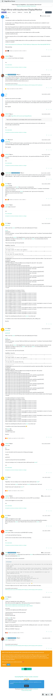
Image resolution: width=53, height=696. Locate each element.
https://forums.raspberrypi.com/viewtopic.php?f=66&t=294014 (19, 605)
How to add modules (8, 64)
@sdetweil (11, 139)
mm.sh (15, 237)
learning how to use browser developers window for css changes (15, 67)
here (19, 79)
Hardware (4, 12)
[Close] (50, 652)
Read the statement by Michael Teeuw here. (26, 6)
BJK (6, 183)
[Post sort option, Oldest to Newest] (43, 12)
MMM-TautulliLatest (38, 84)
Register (4, 664)
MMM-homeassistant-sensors (10, 84)
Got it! (26, 686)
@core (11, 56)
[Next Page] (30, 669)
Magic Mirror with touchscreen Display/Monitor (21, 115)
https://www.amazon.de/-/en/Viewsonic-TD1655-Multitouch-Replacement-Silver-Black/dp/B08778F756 (27, 44)
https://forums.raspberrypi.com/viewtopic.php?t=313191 (17, 604)
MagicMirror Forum (9, 1)
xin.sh (17, 187)
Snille (6, 74)
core (6, 15)
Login (8, 664)
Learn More (16, 683)
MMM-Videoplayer (32, 84)
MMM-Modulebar (18, 84)
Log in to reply (48, 12)
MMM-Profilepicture (25, 84)
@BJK (11, 204)
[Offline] (3, 75)
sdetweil (7, 56)
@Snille (9, 183)
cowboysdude (8, 172)
